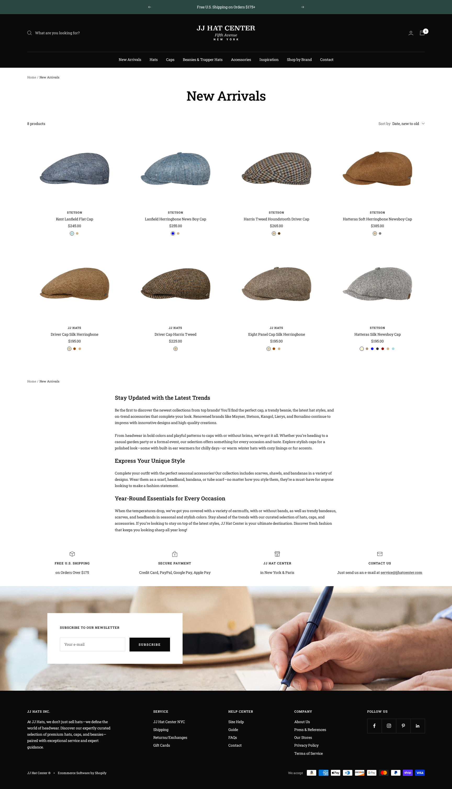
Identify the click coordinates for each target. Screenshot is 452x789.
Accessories (241, 59)
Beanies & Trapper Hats (203, 59)
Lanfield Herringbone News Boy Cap (175, 218)
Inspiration (269, 59)
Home (31, 77)
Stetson (74, 212)
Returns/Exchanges (170, 737)
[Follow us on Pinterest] (403, 726)
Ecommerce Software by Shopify (82, 773)
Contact (327, 59)
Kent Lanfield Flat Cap (74, 218)
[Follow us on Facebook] (374, 726)
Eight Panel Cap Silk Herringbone (276, 334)
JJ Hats (74, 328)
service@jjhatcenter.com (401, 572)
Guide (233, 729)
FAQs (232, 737)
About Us (302, 721)
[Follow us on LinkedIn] (417, 726)
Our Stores (303, 737)
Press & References (310, 729)
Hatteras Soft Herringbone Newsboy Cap (377, 218)
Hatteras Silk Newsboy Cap (377, 334)
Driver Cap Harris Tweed (175, 334)
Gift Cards (161, 745)
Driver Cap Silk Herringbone (74, 334)
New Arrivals (130, 59)
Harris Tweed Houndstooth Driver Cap (276, 218)
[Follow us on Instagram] (389, 726)
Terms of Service (308, 753)
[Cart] (422, 33)
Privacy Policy (306, 745)
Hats (154, 59)
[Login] (411, 33)
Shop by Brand (299, 59)
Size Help (236, 721)
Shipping (160, 729)
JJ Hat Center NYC (169, 721)
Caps (170, 59)
